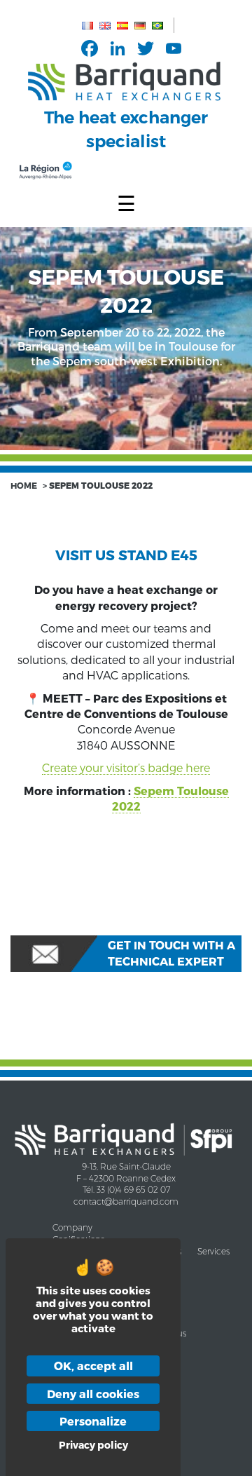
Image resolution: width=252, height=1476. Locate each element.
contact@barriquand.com (126, 1201)
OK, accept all (93, 1365)
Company (72, 1227)
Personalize (93, 1421)
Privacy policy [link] (93, 1445)
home (23, 485)
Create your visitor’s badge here (126, 767)
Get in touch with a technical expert (171, 952)
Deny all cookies (93, 1393)
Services (213, 1251)
